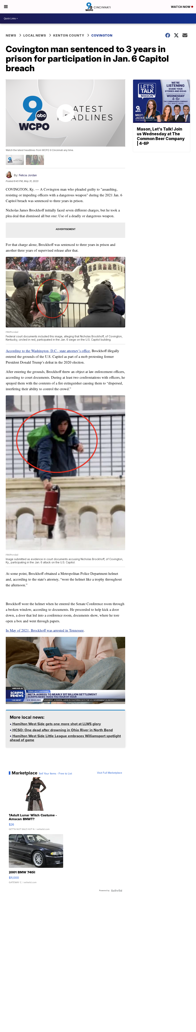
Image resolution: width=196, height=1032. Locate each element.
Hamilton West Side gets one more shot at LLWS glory (56, 724)
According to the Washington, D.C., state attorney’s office (48, 350)
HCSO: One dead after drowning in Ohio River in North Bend (62, 730)
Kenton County (68, 35)
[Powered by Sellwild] (116, 890)
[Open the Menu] (6, 6)
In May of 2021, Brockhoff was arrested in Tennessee (45, 630)
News (11, 35)
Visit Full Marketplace (109, 773)
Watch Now (181, 7)
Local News (34, 35)
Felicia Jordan (28, 175)
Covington (102, 35)
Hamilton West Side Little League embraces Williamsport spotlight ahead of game (65, 738)
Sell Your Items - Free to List (55, 773)
